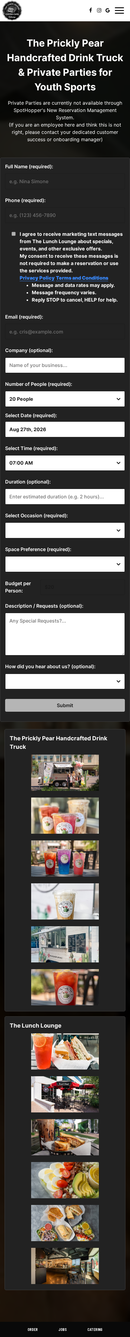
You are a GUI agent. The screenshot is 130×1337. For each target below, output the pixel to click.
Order (33, 1329)
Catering (94, 1329)
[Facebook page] (90, 10)
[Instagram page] (99, 10)
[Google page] (107, 10)
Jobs (62, 1329)
